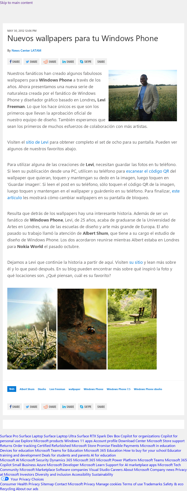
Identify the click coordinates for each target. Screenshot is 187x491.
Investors (27, 474)
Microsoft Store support (165, 440)
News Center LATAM (26, 50)
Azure (41, 464)
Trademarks (153, 483)
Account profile (105, 440)
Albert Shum (27, 389)
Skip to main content (16, 2)
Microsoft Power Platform (116, 459)
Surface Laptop (31, 435)
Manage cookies (109, 483)
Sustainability (102, 474)
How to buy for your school (144, 450)
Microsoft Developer (63, 464)
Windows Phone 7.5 (118, 389)
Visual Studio (99, 469)
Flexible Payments (125, 445)
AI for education (103, 455)
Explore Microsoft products (42, 440)
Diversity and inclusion (53, 474)
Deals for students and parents (66, 455)
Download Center (132, 440)
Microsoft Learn (92, 464)
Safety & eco (173, 483)
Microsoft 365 (84, 459)
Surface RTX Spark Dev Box (98, 435)
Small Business (24, 464)
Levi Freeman (57, 389)
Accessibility (81, 474)
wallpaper (74, 389)
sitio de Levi (37, 142)
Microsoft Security (34, 459)
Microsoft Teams (151, 459)
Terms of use (132, 483)
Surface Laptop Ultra (60, 435)
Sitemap (47, 483)
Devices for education (17, 450)
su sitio (136, 262)
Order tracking (24, 445)
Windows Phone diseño (148, 389)
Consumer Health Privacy (20, 483)
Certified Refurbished (54, 445)
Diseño (42, 389)
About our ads (27, 488)
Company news (162, 469)
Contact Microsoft (69, 483)
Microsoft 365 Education (103, 450)
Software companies (72, 469)
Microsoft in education (157, 445)
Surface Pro (9, 435)
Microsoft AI (9, 459)
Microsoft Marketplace (37, 469)
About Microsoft (136, 469)
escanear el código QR (147, 171)
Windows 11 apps (78, 440)
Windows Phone (93, 389)
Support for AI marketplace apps (131, 464)
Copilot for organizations (140, 435)
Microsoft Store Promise (91, 445)
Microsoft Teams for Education (59, 450)
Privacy (90, 483)
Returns (6, 445)
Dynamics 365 (61, 459)
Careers (117, 469)
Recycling (7, 488)
